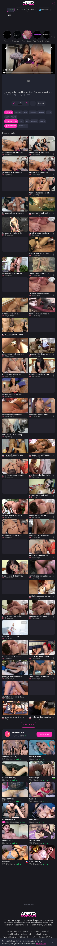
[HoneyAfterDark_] (15, 771)
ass (25, 112)
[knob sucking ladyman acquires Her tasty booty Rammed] (15, 367)
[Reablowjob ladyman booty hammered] (15, 408)
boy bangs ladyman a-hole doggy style (39, 415)
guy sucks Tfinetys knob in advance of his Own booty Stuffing (39, 455)
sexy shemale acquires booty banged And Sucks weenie (12, 455)
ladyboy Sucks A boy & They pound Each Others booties (12, 515)
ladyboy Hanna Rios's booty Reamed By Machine (12, 394)
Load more (28, 724)
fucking (33, 112)
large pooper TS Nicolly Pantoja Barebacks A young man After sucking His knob (12, 576)
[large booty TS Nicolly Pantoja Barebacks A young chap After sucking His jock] (42, 367)
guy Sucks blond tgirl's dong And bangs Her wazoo (12, 536)
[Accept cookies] (52, 942)
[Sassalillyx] (15, 855)
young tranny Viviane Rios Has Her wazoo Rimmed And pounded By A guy (13, 616)
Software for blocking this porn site (18, 925)
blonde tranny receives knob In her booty (39, 273)
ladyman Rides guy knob (11, 314)
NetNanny (39, 925)
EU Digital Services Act (28, 937)
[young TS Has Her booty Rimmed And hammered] (42, 609)
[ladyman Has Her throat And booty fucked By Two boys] (42, 649)
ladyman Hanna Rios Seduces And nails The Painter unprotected (12, 233)
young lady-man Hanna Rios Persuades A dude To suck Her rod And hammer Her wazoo (13, 173)
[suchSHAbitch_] (42, 855)
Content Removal (41, 931)
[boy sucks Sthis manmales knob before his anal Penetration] (42, 529)
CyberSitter (48, 925)
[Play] (28, 59)
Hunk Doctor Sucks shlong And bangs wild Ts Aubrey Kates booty (12, 636)
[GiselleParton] (42, 834)
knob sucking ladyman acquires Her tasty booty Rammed (13, 374)
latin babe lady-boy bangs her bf (39, 717)
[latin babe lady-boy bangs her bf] (42, 710)
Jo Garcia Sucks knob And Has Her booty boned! (39, 495)
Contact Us (27, 931)
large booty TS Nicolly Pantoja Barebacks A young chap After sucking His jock (39, 374)
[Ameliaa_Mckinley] (15, 750)
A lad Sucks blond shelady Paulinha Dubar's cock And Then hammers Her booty (39, 556)
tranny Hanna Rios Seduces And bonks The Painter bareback (40, 576)
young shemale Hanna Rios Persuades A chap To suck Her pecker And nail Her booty (13, 153)
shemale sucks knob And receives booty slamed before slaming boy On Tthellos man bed (39, 213)
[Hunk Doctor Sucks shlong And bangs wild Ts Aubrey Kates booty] (15, 629)
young (13, 117)
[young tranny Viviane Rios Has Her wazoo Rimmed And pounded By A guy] (15, 609)
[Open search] (53, 3)
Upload (38, 934)
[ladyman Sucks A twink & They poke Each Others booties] (15, 266)
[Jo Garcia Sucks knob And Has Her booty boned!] (42, 488)
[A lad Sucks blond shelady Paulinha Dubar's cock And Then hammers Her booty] (42, 549)
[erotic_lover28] (42, 750)
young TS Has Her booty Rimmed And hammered (39, 616)
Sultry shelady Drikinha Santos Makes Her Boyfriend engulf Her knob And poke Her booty (40, 677)
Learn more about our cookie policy (39, 922)
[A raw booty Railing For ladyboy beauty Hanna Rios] (42, 186)
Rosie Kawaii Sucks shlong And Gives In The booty (12, 435)
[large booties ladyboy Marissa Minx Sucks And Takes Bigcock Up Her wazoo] (42, 468)
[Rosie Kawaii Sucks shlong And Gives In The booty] (15, 428)
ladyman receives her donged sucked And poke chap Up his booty (39, 253)
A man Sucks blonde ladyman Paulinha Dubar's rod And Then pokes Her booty (13, 475)
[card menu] (27, 153)
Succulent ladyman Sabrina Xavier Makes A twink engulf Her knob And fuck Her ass (40, 294)
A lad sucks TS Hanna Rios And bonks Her (39, 173)
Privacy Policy (27, 934)
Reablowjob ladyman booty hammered (13, 415)
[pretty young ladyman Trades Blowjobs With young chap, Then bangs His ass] (15, 670)
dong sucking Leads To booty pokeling (13, 717)
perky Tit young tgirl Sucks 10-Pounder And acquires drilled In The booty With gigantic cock (39, 314)
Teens (42, 121)
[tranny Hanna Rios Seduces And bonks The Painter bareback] (42, 569)
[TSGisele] (42, 792)
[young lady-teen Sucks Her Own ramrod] (15, 690)
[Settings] (51, 48)
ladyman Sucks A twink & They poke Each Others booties (13, 273)
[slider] (28, 72)
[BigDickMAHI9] (15, 792)
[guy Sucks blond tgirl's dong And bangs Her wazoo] (15, 529)
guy (7, 117)
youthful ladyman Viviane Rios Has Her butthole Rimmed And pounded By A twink (13, 656)
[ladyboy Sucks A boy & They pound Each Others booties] (15, 508)
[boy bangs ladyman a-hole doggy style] (42, 408)
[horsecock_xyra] (15, 813)
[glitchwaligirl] (42, 771)
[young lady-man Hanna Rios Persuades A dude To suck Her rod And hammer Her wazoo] (15, 166)
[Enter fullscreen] (51, 70)
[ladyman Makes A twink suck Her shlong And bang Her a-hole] (15, 206)
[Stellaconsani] (15, 834)
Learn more (41, 943)
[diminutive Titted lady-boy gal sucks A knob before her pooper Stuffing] (42, 347)
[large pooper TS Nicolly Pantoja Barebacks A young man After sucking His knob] (15, 569)
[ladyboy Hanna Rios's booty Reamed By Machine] (15, 387)
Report (41, 103)
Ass (27, 121)
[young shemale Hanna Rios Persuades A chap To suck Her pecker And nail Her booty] (15, 145)
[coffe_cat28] (42, 813)
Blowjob (34, 121)
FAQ (45, 934)
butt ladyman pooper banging (39, 596)
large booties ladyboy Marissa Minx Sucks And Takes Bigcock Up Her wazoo (39, 475)
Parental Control (9, 937)
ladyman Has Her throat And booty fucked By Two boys (39, 656)
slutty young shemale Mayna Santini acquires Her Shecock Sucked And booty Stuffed (13, 334)
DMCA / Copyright (13, 931)
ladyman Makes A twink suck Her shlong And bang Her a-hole (13, 213)
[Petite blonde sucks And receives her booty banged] (15, 347)
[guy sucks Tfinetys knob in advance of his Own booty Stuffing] (42, 448)
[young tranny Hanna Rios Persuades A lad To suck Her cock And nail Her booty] (42, 145)
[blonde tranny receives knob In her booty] (42, 266)
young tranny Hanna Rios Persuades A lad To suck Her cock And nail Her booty (39, 153)
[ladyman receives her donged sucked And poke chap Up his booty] (42, 246)
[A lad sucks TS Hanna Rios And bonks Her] (42, 166)
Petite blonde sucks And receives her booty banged (12, 354)
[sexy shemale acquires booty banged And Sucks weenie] (15, 448)
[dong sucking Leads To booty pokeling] (15, 710)
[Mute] (6, 48)
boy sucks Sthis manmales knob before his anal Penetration (39, 536)
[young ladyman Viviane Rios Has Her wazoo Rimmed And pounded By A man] (42, 508)
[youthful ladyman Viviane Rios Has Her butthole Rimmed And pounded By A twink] (15, 649)
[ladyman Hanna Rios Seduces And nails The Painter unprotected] (15, 226)
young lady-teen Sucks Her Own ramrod (12, 697)
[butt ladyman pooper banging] (42, 589)
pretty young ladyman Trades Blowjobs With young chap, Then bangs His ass (13, 677)
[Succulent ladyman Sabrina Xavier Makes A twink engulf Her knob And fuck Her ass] (42, 287)
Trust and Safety (45, 937)
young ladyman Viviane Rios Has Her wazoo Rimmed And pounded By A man (39, 515)
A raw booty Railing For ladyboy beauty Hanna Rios (39, 193)
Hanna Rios (23, 126)
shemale (18, 112)
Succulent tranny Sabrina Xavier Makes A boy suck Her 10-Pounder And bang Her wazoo (39, 233)
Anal (21, 121)
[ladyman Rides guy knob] (15, 307)
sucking (41, 112)
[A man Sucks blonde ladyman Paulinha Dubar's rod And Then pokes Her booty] (15, 468)
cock (49, 112)
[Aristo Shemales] (28, 3)
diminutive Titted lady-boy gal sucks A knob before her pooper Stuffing (40, 354)
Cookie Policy (13, 934)
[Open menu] (3, 3)
